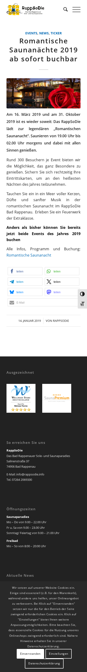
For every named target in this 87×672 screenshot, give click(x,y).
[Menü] (74, 9)
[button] (25, 271)
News (44, 33)
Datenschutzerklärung (44, 663)
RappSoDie (61, 321)
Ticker (56, 33)
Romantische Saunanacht (28, 255)
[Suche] (63, 9)
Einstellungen (58, 654)
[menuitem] (63, 9)
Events (31, 33)
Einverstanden (30, 654)
